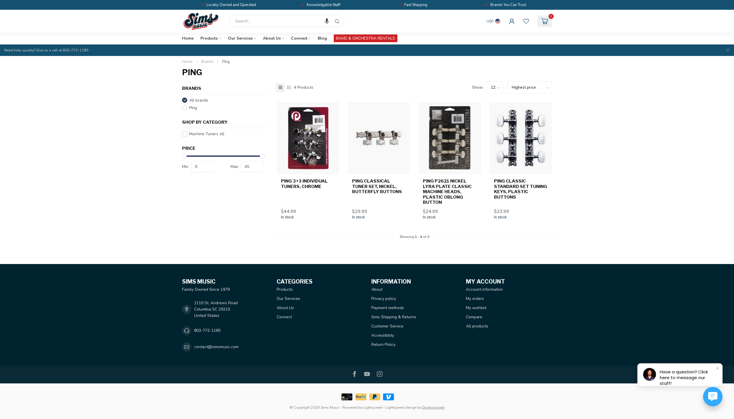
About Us (272, 38)
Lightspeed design (401, 407)
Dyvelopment (433, 407)
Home (188, 38)
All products (477, 326)
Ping (226, 61)
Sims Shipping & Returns (393, 317)
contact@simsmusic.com (216, 347)
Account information (484, 289)
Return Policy (383, 344)
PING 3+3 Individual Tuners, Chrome (304, 184)
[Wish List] (526, 21)
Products (209, 38)
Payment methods (387, 308)
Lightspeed (372, 407)
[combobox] (286, 21)
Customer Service (387, 326)
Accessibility (382, 335)
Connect (299, 38)
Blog (322, 38)
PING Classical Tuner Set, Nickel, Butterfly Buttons (377, 186)
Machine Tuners (206, 134)
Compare (474, 317)
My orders (475, 298)
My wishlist (476, 308)
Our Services (240, 38)
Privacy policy (383, 298)
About (376, 289)
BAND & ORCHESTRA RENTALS (365, 38)
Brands (207, 61)
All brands (198, 100)
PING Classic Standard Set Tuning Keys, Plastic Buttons (520, 189)
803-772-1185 (207, 330)
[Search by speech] (327, 21)
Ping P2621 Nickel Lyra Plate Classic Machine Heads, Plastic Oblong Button (447, 192)
